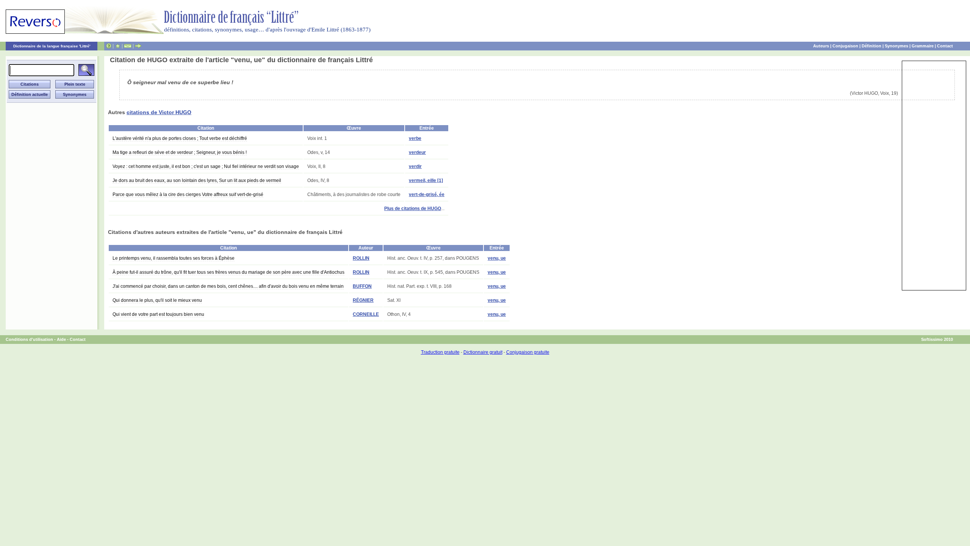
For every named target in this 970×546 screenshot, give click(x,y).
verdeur (417, 152)
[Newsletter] (127, 46)
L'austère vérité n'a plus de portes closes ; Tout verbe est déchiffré (180, 138)
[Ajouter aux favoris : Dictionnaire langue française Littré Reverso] (117, 46)
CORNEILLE (366, 314)
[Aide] (108, 46)
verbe (415, 138)
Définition (871, 46)
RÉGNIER (363, 300)
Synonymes (896, 46)
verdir (415, 166)
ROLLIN (361, 258)
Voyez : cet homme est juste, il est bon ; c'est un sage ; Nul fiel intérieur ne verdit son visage (206, 166)
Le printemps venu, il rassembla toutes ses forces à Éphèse (174, 258)
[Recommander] (138, 46)
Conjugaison (845, 46)
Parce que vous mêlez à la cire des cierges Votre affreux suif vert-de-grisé (188, 194)
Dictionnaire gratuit (482, 352)
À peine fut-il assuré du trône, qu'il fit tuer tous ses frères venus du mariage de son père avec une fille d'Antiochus (228, 272)
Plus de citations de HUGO (412, 208)
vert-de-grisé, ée (426, 194)
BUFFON (362, 286)
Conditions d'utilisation (29, 339)
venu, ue (497, 258)
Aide (61, 339)
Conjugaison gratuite (527, 352)
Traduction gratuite (440, 352)
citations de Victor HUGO (159, 112)
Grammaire (923, 46)
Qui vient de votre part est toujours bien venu (158, 314)
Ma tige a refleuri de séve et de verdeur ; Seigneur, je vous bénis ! (180, 152)
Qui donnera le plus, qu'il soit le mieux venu (157, 300)
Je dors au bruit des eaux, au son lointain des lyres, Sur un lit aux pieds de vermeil (197, 180)
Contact (945, 46)
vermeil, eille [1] (426, 180)
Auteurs (821, 46)
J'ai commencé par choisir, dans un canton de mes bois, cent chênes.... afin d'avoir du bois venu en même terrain (228, 286)
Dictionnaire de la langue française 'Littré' (51, 46)
